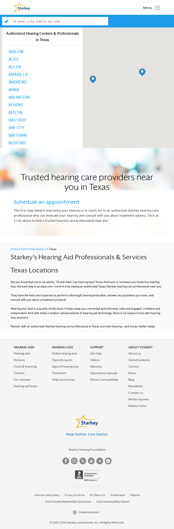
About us (134, 353)
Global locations (139, 360)
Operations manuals (103, 373)
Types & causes (62, 360)
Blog (131, 379)
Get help (96, 353)
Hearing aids (22, 353)
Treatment (59, 373)
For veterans (22, 379)
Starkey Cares (137, 405)
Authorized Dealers (33, 249)
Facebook (65, 461)
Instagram (74, 461)
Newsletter (135, 386)
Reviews (19, 360)
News (132, 373)
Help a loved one (63, 379)
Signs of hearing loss (65, 366)
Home (15, 249)
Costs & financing (25, 366)
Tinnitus (19, 373)
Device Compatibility (104, 379)
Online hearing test (64, 353)
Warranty (96, 366)
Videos (95, 360)
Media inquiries (138, 399)
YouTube (91, 461)
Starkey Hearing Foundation (87, 449)
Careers (133, 366)
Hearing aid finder (26, 386)
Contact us (135, 392)
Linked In (99, 461)
